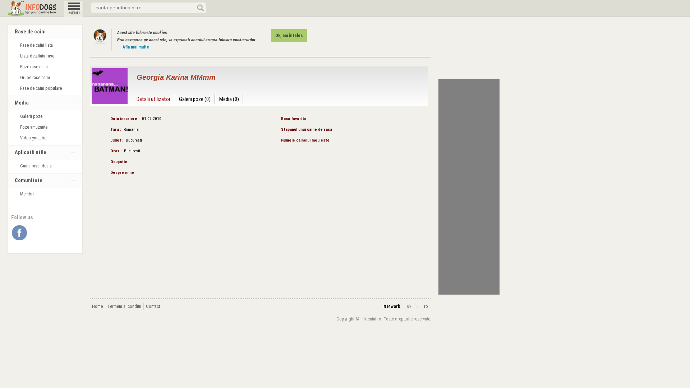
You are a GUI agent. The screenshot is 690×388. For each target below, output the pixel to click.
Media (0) (229, 99)
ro (426, 306)
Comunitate (28, 180)
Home (97, 306)
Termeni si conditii (124, 306)
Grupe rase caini (35, 77)
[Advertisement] (469, 187)
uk (409, 306)
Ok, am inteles (289, 35)
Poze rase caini (34, 66)
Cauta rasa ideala (36, 165)
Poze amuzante (33, 127)
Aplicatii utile (30, 152)
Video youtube (33, 137)
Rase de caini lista (36, 45)
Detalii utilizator (153, 99)
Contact (153, 306)
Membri (27, 194)
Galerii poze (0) (195, 99)
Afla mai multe (136, 47)
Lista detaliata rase (37, 56)
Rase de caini (30, 32)
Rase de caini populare (41, 88)
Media (22, 103)
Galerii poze (31, 116)
